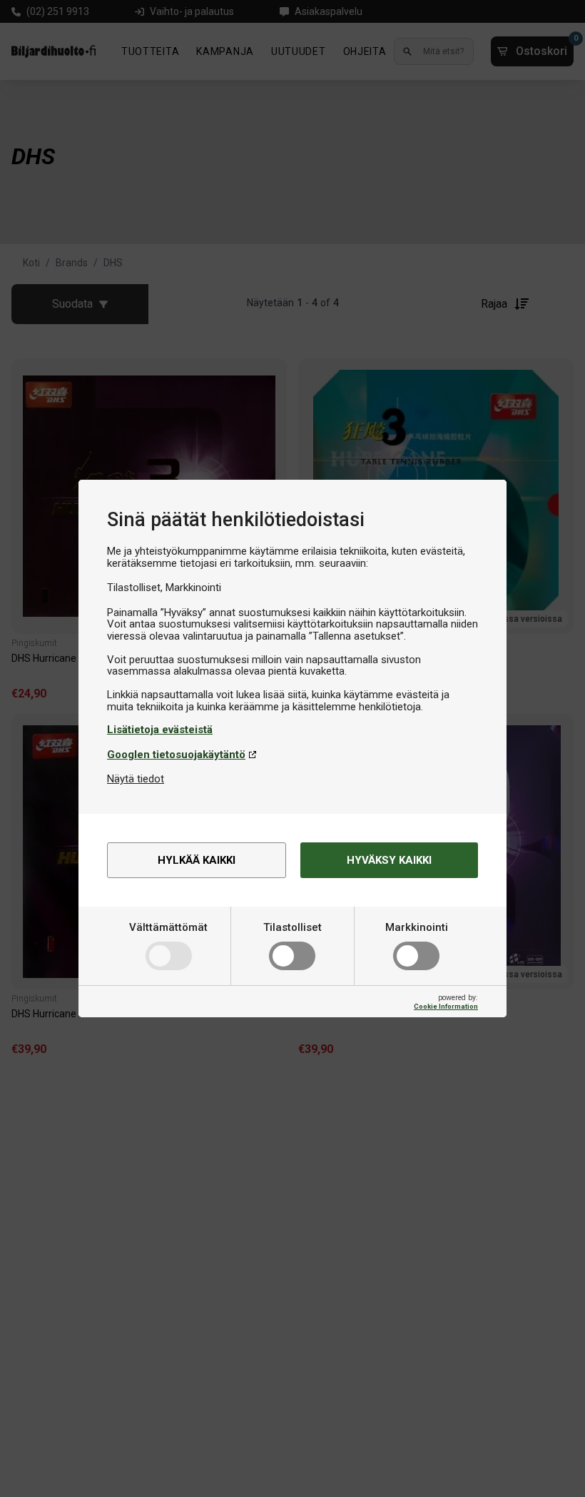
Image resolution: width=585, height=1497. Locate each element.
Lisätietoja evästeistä (160, 729)
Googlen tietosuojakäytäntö (176, 754)
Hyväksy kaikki (389, 860)
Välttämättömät (168, 927)
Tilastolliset (292, 927)
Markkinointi (416, 927)
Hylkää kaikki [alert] (196, 860)
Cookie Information (446, 1006)
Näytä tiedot (135, 778)
